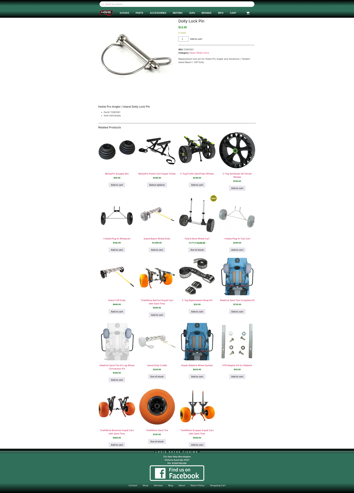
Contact (133, 485)
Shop (145, 485)
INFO (220, 13)
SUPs (192, 13)
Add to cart (196, 39)
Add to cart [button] (117, 184)
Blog (170, 485)
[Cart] (248, 13)
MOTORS (178, 13)
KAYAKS (124, 13)
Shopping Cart (218, 485)
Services (158, 485)
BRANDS (206, 13)
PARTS (139, 13)
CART (233, 13)
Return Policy (198, 485)
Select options (157, 184)
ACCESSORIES (158, 13)
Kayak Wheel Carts (199, 52)
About (182, 485)
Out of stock (197, 249)
